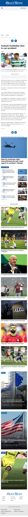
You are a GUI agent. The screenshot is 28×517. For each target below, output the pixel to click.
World (3, 498)
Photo (12, 500)
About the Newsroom (6, 511)
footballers (3, 128)
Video (3, 500)
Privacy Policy (4, 509)
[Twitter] (15, 41)
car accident (6, 71)
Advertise (3, 513)
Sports (7, 35)
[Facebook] (12, 41)
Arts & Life (13, 498)
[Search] (21, 8)
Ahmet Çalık (20, 69)
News (2, 35)
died (25, 69)
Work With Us (17, 509)
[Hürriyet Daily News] (14, 3)
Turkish (3, 69)
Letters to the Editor (19, 511)
